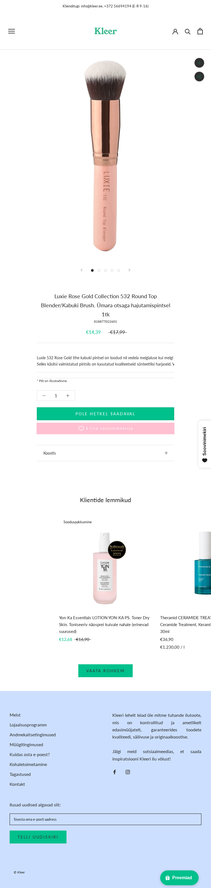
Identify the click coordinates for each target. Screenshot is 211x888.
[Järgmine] (129, 270)
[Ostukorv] (200, 31)
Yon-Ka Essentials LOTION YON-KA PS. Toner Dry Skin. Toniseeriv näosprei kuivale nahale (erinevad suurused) (104, 624)
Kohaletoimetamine (28, 764)
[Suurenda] (199, 63)
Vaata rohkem (105, 670)
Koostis (49, 453)
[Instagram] (128, 771)
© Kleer (19, 872)
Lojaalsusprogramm (28, 724)
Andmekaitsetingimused (33, 734)
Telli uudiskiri (38, 837)
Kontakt (17, 784)
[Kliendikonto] (175, 31)
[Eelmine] (81, 270)
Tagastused (20, 774)
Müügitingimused (26, 744)
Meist (15, 714)
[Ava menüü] (11, 31)
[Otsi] (188, 31)
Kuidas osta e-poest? (30, 754)
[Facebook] (114, 771)
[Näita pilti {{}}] (92, 270)
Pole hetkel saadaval (105, 413)
